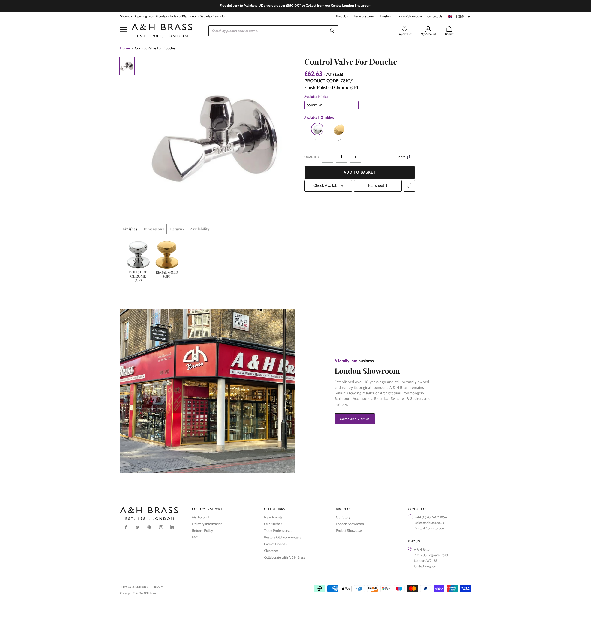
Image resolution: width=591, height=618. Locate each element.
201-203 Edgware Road (431, 555)
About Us (341, 16)
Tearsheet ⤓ (378, 185)
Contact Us (434, 16)
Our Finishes (273, 524)
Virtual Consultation (429, 528)
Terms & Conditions (134, 587)
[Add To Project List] (409, 186)
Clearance (271, 551)
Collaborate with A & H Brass (284, 557)
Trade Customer (363, 16)
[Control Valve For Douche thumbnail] (127, 66)
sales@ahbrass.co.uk (429, 523)
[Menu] (123, 22)
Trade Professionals (278, 531)
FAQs (196, 537)
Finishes (385, 16)
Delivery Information (207, 524)
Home (125, 48)
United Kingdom (425, 566)
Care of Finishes (275, 544)
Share (400, 157)
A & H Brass (422, 550)
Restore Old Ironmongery (282, 537)
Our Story (343, 517)
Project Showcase (349, 531)
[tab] (130, 229)
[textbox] (459, 16)
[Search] (332, 30)
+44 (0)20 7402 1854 (431, 517)
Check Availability (328, 185)
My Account (200, 517)
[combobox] (459, 16)
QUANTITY (312, 157)
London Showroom (409, 16)
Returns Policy (202, 531)
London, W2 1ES (425, 561)
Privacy (158, 587)
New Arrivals (273, 517)
